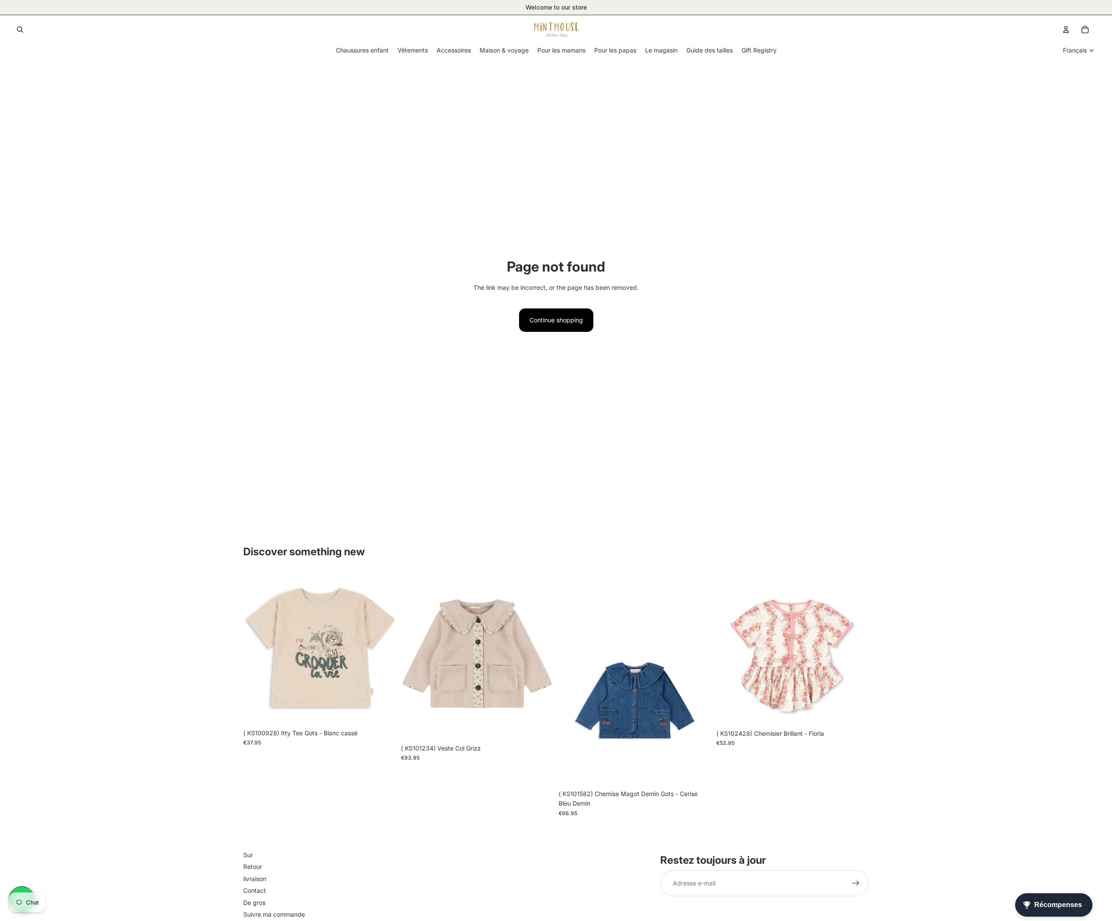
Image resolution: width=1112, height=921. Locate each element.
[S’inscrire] (856, 884)
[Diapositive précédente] (256, 648)
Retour (252, 867)
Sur (248, 855)
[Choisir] (382, 711)
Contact (254, 890)
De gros (254, 902)
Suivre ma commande (274, 914)
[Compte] (1066, 29)
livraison (254, 878)
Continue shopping (556, 320)
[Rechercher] (20, 29)
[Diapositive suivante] (383, 648)
